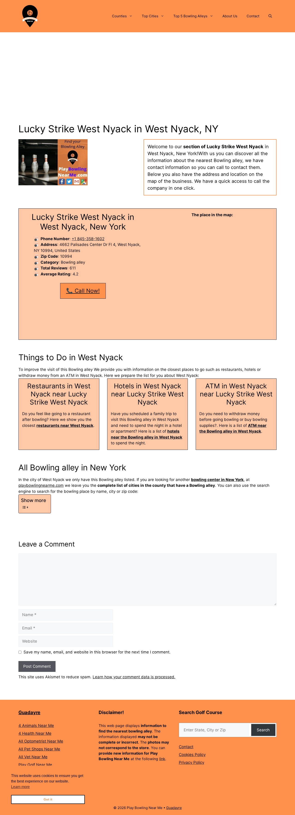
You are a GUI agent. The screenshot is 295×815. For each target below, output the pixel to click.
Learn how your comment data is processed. (134, 677)
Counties (119, 16)
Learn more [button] (20, 787)
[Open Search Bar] (270, 16)
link (162, 758)
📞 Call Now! (83, 290)
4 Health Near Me (34, 733)
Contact (253, 16)
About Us (229, 16)
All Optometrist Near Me (40, 741)
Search (263, 730)
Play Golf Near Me (35, 764)
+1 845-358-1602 (88, 238)
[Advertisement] (147, 67)
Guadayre (29, 712)
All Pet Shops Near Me (39, 749)
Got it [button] (48, 799)
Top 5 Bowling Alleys (190, 16)
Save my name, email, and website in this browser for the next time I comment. (97, 652)
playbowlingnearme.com (41, 485)
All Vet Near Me (32, 757)
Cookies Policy (192, 754)
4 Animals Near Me (36, 725)
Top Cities (150, 16)
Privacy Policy (191, 762)
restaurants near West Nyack (64, 425)
